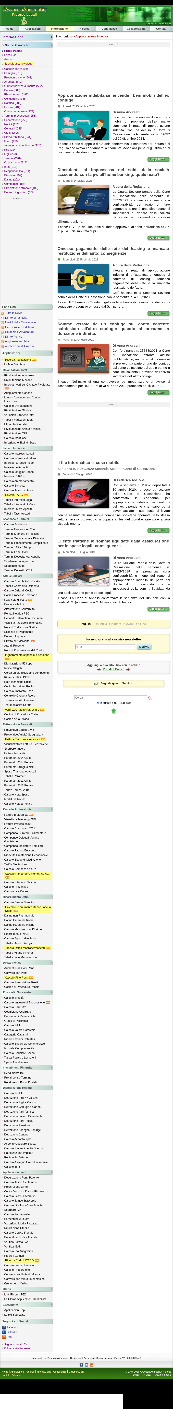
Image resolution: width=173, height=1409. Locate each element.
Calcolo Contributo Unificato (22, 581)
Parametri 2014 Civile (17, 757)
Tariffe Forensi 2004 (16, 790)
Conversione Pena (15, 972)
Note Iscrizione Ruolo (17, 681)
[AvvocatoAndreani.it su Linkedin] (86, 1364)
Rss (9, 1336)
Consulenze (109, 28)
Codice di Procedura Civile (21, 714)
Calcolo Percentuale (17, 1214)
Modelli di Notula (14, 799)
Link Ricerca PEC (15, 1294)
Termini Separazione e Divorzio (24, 538)
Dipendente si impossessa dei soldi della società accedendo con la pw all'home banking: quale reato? (113, 172)
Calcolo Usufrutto (15, 1007)
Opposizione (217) (15, 162)
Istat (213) (10, 166)
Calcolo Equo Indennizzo (19, 938)
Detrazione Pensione (17, 1125)
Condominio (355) (15, 98)
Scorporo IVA (12, 1209)
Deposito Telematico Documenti (24, 618)
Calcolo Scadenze (15, 524)
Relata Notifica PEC (16, 613)
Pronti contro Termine (17, 1077)
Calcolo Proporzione (17, 1269)
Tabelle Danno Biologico (19, 943)
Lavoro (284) (12, 107)
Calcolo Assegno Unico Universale (26, 1162)
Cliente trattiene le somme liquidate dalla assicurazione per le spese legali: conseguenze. (113, 543)
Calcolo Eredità (13, 997)
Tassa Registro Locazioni (20, 1057)
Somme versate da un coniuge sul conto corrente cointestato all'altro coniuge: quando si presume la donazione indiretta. (113, 329)
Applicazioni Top (14, 1310)
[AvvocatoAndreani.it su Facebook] (81, 1364)
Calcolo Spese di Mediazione (22, 859)
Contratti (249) (13, 128)
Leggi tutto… (158, 159)
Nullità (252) (12, 124)
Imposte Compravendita (19, 1048)
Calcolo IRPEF (13, 1093)
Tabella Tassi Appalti (17, 513)
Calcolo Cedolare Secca (19, 1053)
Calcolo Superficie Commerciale (24, 1043)
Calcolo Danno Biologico (19, 902)
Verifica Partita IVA (16, 1242)
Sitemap (16, 1375)
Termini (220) (12, 158)
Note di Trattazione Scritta (20, 627)
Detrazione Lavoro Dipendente (23, 1116)
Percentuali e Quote (16, 1219)
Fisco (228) (11, 141)
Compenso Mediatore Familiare (24, 846)
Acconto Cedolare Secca (19, 1143)
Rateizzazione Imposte (18, 1152)
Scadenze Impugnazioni (19, 561)
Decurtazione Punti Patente (21, 1177)
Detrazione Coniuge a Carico (22, 1107)
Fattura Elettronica (16, 814)
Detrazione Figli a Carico (19, 1102)
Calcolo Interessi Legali (19, 453)
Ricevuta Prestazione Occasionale (26, 855)
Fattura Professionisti (17, 824)
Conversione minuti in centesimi (24, 1279)
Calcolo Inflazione (15, 438)
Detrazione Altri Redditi (18, 1120)
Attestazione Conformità (19, 609)
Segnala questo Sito (16, 1344)
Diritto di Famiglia (16, 317)
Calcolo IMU (12, 1025)
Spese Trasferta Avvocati (20, 771)
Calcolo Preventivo (16, 886)
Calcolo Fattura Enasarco (20, 850)
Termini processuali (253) (20, 115)
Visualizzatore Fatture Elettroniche (26, 744)
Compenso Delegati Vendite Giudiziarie (21, 839)
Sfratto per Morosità (17, 641)
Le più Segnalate (14, 1314)
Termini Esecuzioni (16, 552)
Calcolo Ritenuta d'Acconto (21, 882)
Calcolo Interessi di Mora (20, 458)
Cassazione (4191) (16, 69)
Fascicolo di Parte (16, 599)
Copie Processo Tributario (20, 595)
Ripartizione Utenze (16, 1228)
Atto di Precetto (14, 645)
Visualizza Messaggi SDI (20, 819)
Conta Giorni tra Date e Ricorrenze (26, 1191)
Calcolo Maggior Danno (19, 472)
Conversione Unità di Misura (22, 1274)
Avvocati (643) (13, 81)
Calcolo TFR (12, 1166)
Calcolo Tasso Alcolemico (20, 1182)
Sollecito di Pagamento (18, 631)
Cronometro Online (16, 1283)
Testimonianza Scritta (17, 705)
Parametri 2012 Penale (18, 785)
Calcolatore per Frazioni (19, 1265)
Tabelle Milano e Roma (18, 952)
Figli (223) (10, 154)
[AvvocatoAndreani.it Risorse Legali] (25, 12)
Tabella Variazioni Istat (18, 419)
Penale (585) (12, 90)
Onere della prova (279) (19, 111)
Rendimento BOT (15, 1073)
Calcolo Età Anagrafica (18, 1251)
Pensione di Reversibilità (19, 1016)
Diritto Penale (13, 336)
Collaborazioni (136, 28)
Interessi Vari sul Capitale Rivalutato (27, 384)
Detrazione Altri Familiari (19, 1111)
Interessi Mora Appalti (18, 509)
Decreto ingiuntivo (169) (19, 192)
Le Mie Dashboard (15, 364)
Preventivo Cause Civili (19, 729)
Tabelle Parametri (15, 776)
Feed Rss (10, 55)
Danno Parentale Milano (19, 924)
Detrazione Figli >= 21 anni (21, 1097)
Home (9, 28)
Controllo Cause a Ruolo (19, 695)
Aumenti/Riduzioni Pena (19, 968)
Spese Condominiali (16, 1062)
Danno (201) (12, 179)
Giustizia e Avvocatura (19, 332)
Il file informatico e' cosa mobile (88, 462)
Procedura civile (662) (18, 77)
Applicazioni (33, 28)
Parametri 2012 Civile (17, 780)
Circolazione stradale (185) (21, 188)
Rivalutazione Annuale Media (22, 428)
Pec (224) (10, 149)
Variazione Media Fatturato (21, 1223)
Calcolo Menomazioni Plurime (23, 929)
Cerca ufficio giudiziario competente (27, 672)
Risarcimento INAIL (16, 933)
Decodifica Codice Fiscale (20, 1237)
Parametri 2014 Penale (18, 762)
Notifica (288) (12, 103)
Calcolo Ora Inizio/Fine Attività (23, 1205)
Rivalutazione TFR (16, 433)
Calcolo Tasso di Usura (18, 490)
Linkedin (12, 1332)
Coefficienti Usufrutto (17, 1011)
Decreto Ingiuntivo (15, 636)
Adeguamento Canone (18, 393)
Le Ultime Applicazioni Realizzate (25, 1299)
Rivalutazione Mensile (18, 380)
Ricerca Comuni (14, 1255)
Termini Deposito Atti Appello (22, 556)
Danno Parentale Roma (18, 920)
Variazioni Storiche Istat (19, 415)
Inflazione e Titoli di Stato (20, 442)
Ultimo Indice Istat (15, 424)
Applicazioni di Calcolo (19, 346)
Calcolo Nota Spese (16, 794)
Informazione (59, 28)
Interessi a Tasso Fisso (19, 462)
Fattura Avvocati (14, 753)
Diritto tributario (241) (17, 137)
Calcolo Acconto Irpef (17, 1139)
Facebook (13, 1327)
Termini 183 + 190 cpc (18, 547)
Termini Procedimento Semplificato (26, 543)
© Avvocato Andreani (17, 1348)
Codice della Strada (16, 719)
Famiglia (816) (13, 73)
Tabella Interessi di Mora (19, 504)
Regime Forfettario (16, 1157)
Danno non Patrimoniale (19, 915)
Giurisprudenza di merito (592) (23, 86)
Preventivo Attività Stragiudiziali (24, 734)
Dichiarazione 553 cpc (18, 663)
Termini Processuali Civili (20, 529)
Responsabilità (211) (17, 171)
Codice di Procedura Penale (21, 987)
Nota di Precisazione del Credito (24, 650)
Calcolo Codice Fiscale (18, 1232)
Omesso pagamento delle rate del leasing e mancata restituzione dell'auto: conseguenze (113, 251)
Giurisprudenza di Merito (20, 327)
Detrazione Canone (16, 1134)
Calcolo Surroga (14, 485)
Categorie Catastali (16, 1034)
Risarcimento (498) (16, 94)
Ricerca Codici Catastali (19, 1039)
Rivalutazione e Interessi (19, 375)
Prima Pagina (13, 50)
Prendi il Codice (113, 669)
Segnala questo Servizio (117, 683)
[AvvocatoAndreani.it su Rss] (91, 1364)
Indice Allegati (13, 668)
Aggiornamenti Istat (17, 341)
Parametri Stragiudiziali (19, 767)
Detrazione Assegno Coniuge (22, 1130)
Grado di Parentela (16, 1020)
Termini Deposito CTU (18, 570)
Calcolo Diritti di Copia (18, 590)
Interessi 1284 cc (15, 476)
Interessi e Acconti (16, 467)
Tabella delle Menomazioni (20, 957)
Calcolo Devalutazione (18, 405)
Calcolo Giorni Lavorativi (19, 1196)
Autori (8, 59)
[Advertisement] (17, 252)
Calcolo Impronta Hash (18, 691)
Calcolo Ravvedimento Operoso (24, 1148)
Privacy (147, 1374)
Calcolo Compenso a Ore (20, 869)
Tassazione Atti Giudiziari (20, 700)
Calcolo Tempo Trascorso (20, 1200)
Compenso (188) (14, 183)
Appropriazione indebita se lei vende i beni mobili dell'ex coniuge (113, 97)
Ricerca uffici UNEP (17, 677)
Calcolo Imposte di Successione (25, 1002)
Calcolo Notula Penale (18, 803)
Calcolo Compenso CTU (19, 828)
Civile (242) (11, 132)
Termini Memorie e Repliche (21, 533)
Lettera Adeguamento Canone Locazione (22, 399)
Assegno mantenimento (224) (22, 145)
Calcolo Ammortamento (19, 481)
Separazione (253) (15, 120)
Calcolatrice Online (16, 891)
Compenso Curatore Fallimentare (25, 833)
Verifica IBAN (12, 1246)
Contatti (161, 28)
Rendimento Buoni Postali (20, 1082)
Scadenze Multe (14, 565)
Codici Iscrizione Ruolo (18, 686)
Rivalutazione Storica (17, 410)
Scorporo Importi (14, 748)
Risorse (84, 28)
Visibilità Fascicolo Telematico (23, 622)
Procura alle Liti (14, 604)
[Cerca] (150, 698)
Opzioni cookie (163, 1374)
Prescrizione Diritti (16, 1186)
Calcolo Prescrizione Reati (21, 982)
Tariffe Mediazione (15, 864)
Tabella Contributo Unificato (21, 586)
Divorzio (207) (13, 175)
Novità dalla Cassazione (20, 322)
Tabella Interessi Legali (18, 499)
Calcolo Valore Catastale (19, 1030)
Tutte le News (13, 313)
